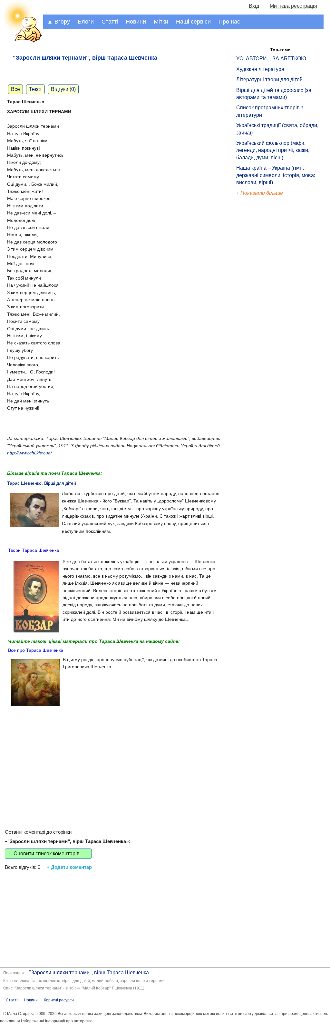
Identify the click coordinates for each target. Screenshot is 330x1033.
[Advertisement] (115, 760)
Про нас (229, 21)
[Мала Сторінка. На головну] (21, 41)
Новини (136, 21)
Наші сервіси (193, 21)
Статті (110, 21)
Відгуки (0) (63, 89)
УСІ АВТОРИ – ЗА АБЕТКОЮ (271, 58)
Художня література (260, 69)
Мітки (161, 21)
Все (15, 89)
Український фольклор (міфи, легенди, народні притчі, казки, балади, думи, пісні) (272, 150)
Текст (35, 89)
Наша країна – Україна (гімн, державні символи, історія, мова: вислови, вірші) (275, 175)
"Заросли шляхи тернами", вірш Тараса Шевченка (89, 972)
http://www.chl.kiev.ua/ (29, 452)
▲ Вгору (58, 21)
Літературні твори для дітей (269, 79)
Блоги (86, 21)
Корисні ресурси (59, 1000)
